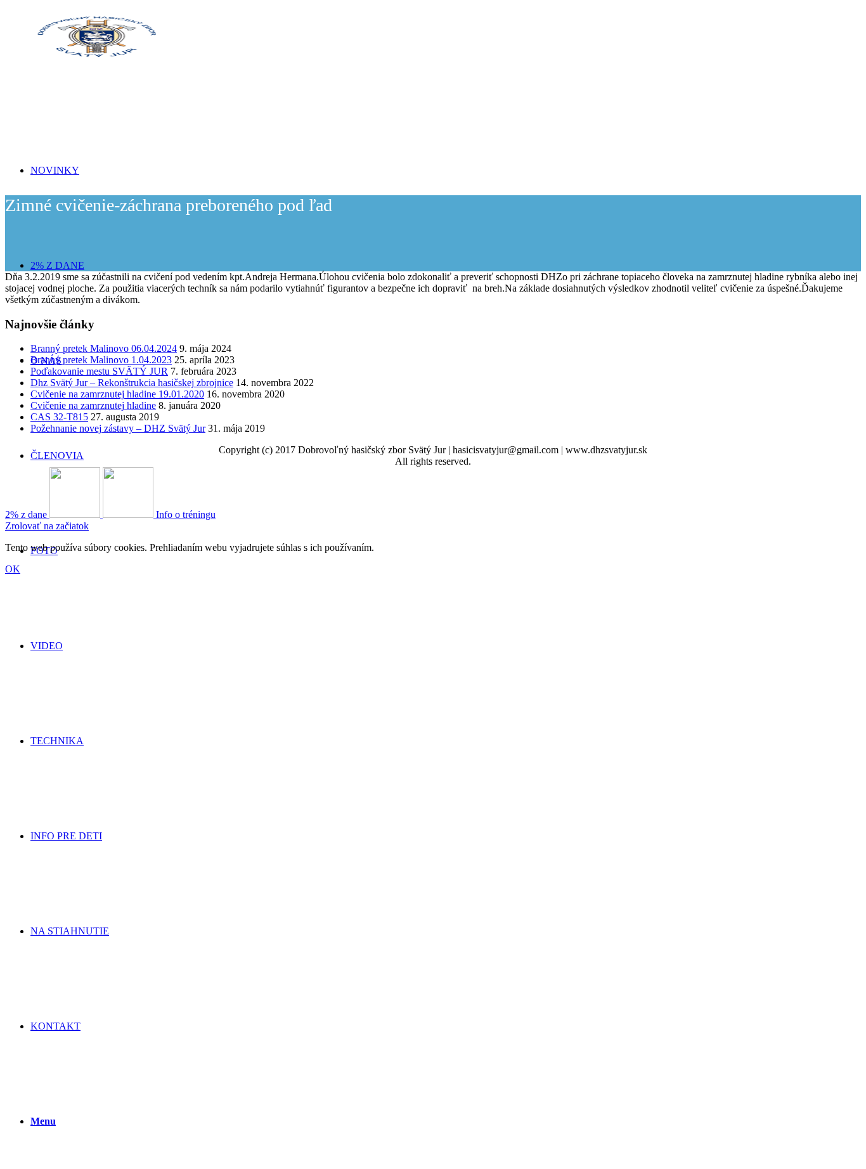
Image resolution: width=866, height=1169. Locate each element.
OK (12, 569)
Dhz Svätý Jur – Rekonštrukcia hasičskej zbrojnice (131, 382)
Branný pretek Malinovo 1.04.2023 (101, 359)
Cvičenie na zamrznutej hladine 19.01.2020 (117, 394)
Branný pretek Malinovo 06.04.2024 (103, 348)
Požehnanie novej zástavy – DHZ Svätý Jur (117, 428)
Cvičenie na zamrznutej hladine (93, 405)
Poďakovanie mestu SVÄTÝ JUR (99, 371)
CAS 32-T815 (59, 416)
